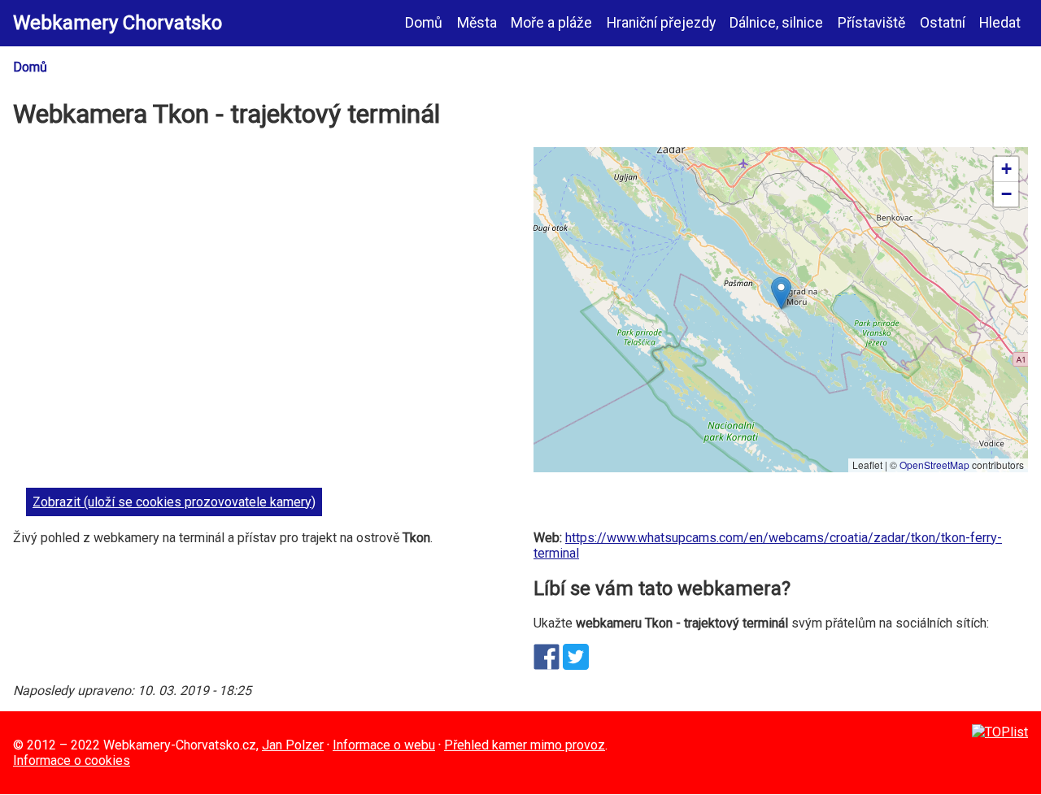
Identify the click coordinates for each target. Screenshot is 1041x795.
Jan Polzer (293, 745)
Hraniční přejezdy (661, 23)
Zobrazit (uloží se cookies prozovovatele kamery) (174, 502)
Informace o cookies (71, 760)
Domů (423, 23)
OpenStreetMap (934, 464)
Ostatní (942, 23)
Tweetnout (576, 657)
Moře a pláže (551, 23)
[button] (781, 293)
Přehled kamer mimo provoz (524, 745)
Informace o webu (384, 745)
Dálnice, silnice (776, 23)
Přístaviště (871, 23)
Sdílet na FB (547, 657)
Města (477, 23)
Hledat (1000, 23)
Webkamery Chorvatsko (117, 22)
